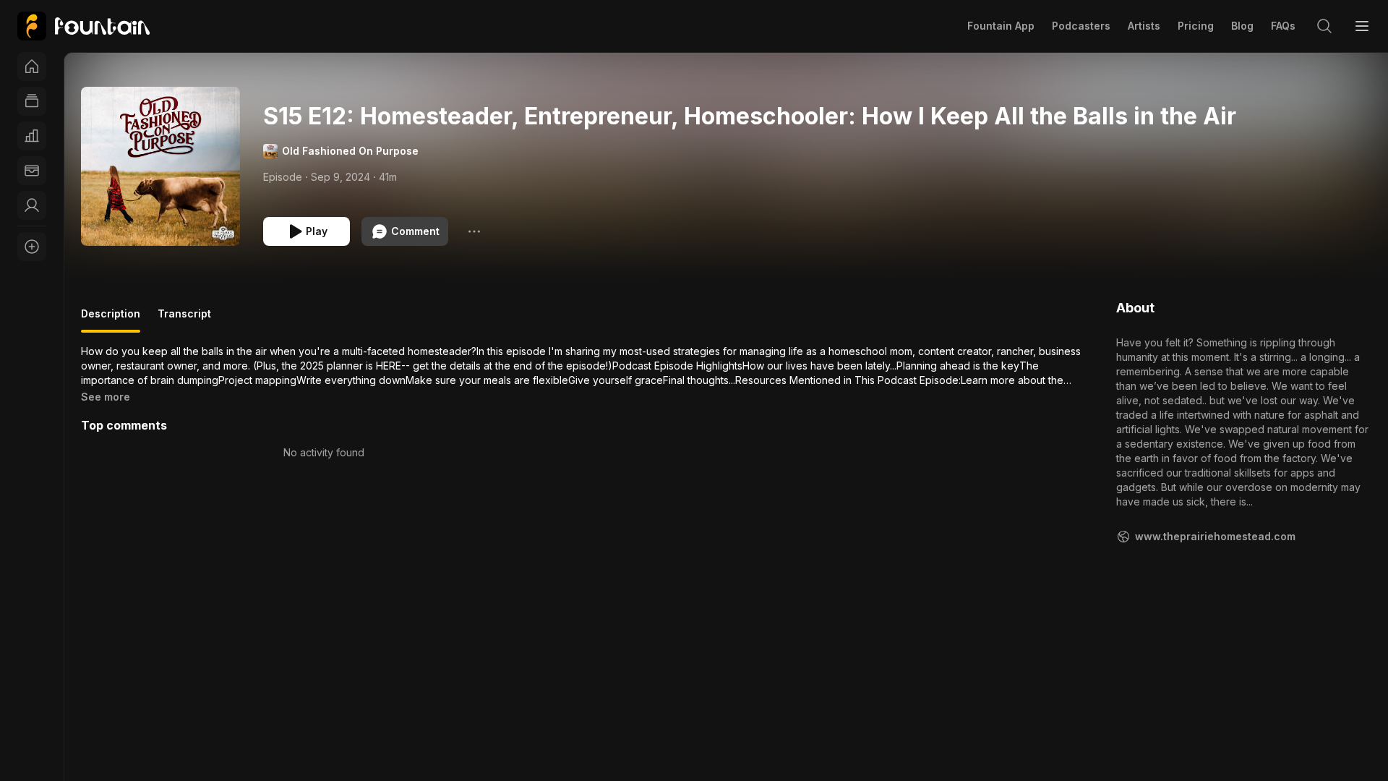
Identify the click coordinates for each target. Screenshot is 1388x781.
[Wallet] (31, 170)
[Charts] (31, 135)
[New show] (31, 246)
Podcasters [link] (1081, 26)
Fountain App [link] (1000, 26)
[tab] (110, 320)
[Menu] (1362, 26)
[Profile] (31, 205)
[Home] (31, 66)
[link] (83, 26)
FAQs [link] (1283, 26)
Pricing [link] (1196, 26)
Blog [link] (1242, 26)
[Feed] (31, 101)
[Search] (1324, 26)
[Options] (474, 231)
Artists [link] (1144, 26)
